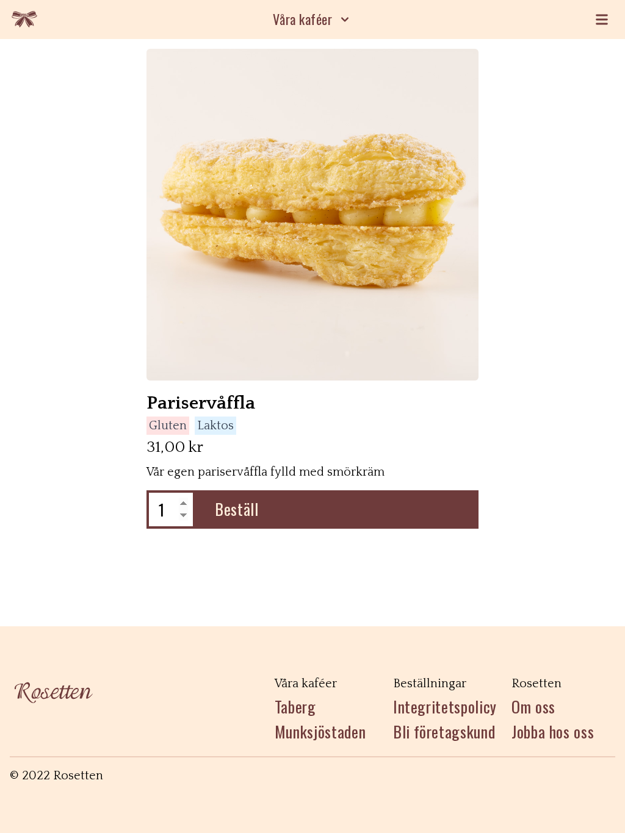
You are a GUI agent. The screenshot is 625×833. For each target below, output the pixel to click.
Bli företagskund (444, 732)
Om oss (533, 707)
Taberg (295, 707)
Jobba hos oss (552, 732)
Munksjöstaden (320, 732)
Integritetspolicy (445, 707)
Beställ (237, 509)
